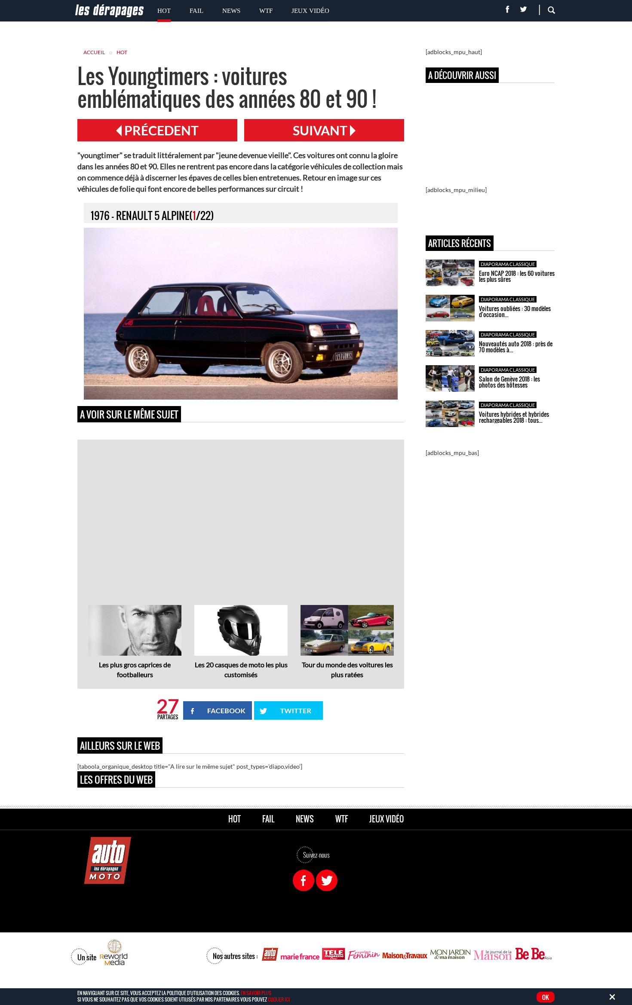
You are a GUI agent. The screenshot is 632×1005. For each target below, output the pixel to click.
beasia (541, 954)
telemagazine (333, 954)
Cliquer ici (279, 999)
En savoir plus (256, 993)
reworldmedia (114, 953)
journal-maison (492, 954)
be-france (522, 954)
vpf (364, 954)
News (231, 10)
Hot (164, 10)
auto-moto (270, 954)
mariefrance (300, 954)
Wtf (266, 10)
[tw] (326, 880)
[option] (135, 642)
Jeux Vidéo (310, 10)
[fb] (303, 880)
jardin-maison (450, 954)
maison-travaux (405, 954)
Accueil (94, 52)
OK (545, 997)
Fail (196, 10)
